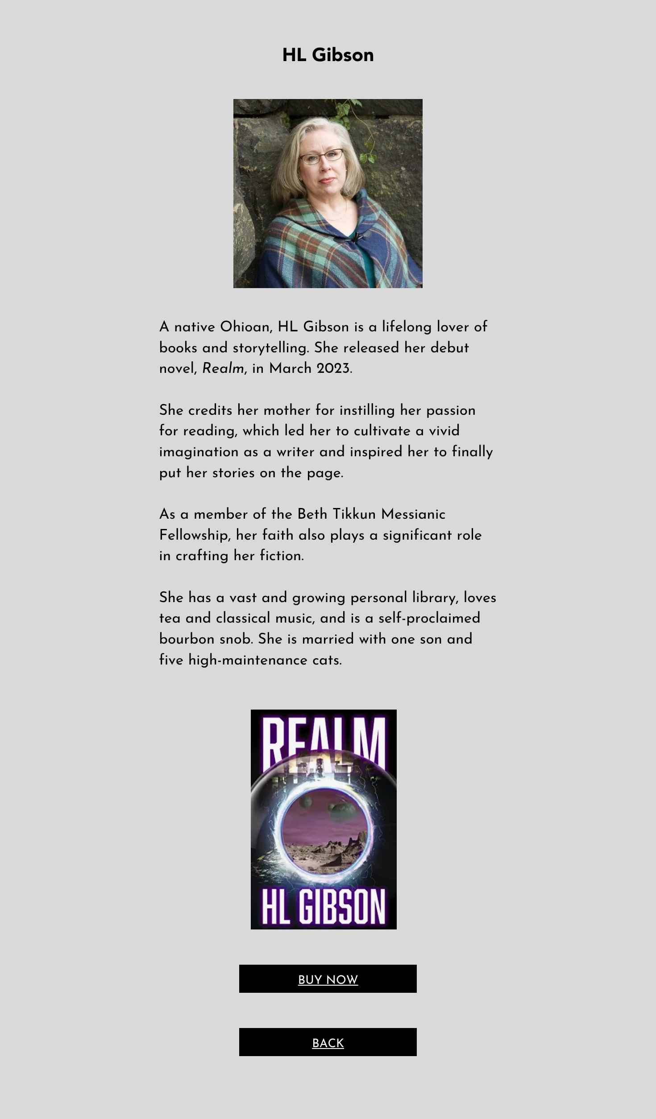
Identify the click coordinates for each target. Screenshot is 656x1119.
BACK (328, 1044)
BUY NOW (328, 981)
